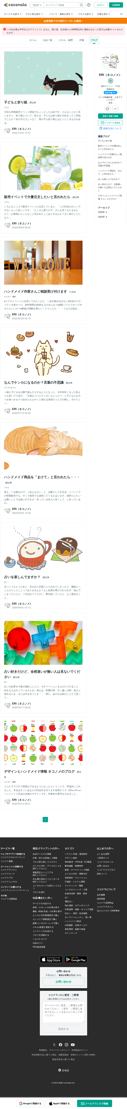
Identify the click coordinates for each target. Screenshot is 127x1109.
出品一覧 (47, 40)
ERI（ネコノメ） (110, 75)
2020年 (102, 211)
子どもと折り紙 (105, 140)
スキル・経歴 (66, 40)
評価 (81, 40)
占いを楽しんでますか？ (109, 179)
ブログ (94, 40)
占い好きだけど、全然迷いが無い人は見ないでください (110, 187)
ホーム (32, 40)
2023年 (102, 216)
